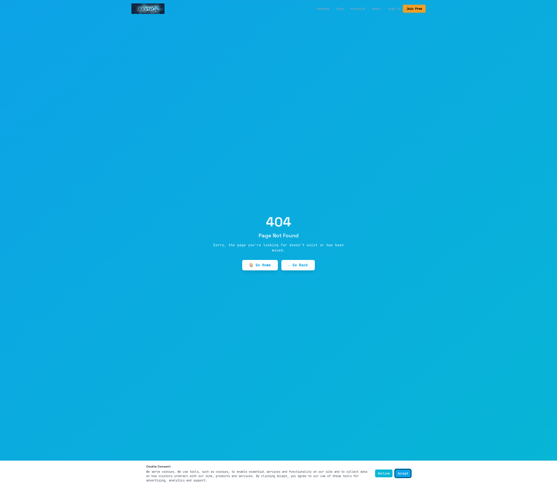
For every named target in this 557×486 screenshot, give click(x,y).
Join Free (414, 9)
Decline (384, 473)
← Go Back (298, 265)
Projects (358, 9)
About (376, 9)
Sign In (394, 9)
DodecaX (323, 9)
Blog (340, 9)
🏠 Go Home (260, 265)
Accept (403, 473)
